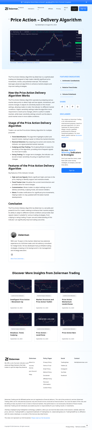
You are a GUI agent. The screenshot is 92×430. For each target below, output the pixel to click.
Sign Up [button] (71, 170)
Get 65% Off (49, 2)
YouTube (63, 372)
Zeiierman (40, 25)
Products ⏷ (21, 8)
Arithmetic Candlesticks (71, 81)
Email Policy (46, 369)
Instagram (64, 369)
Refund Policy (47, 372)
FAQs (30, 374)
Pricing (58, 9)
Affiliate (50, 9)
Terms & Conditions (81, 427)
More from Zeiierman (18, 258)
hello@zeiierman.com (80, 362)
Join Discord (32, 371)
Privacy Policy (47, 362)
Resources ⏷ (41, 8)
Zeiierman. (17, 426)
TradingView (64, 362)
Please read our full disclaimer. (40, 418)
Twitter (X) (64, 365)
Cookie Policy (47, 387)
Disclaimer (46, 375)
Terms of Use (47, 365)
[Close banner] (86, 2)
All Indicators (15, 19)
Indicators (31, 9)
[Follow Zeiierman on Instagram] (12, 254)
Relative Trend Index (69, 87)
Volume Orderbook (69, 94)
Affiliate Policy (47, 379)
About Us (66, 8)
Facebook (64, 375)
